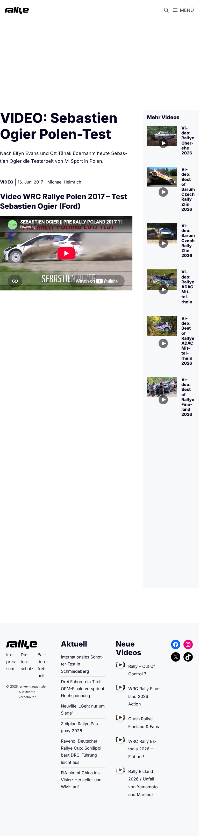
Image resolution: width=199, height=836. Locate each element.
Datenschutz (27, 661)
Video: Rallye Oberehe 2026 (187, 140)
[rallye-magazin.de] (16, 10)
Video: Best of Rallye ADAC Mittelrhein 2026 (187, 341)
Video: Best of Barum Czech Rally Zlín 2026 (188, 189)
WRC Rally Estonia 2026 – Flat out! (142, 749)
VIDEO (6, 182)
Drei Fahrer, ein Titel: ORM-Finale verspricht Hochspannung (82, 688)
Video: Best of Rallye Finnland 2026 (187, 397)
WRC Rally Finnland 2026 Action (144, 696)
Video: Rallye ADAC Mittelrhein (187, 286)
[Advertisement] (99, 61)
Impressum (11, 661)
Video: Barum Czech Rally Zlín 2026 (188, 240)
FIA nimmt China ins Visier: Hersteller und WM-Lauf (81, 779)
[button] (167, 10)
